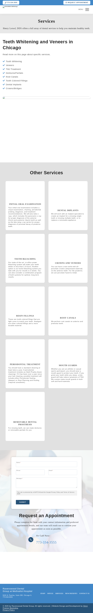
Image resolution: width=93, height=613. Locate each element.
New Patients (71, 593)
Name (18, 462)
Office (50, 593)
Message (19, 478)
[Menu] (87, 9)
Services (59, 593)
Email (51, 470)
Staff (42, 593)
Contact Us (84, 593)
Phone (18, 470)
